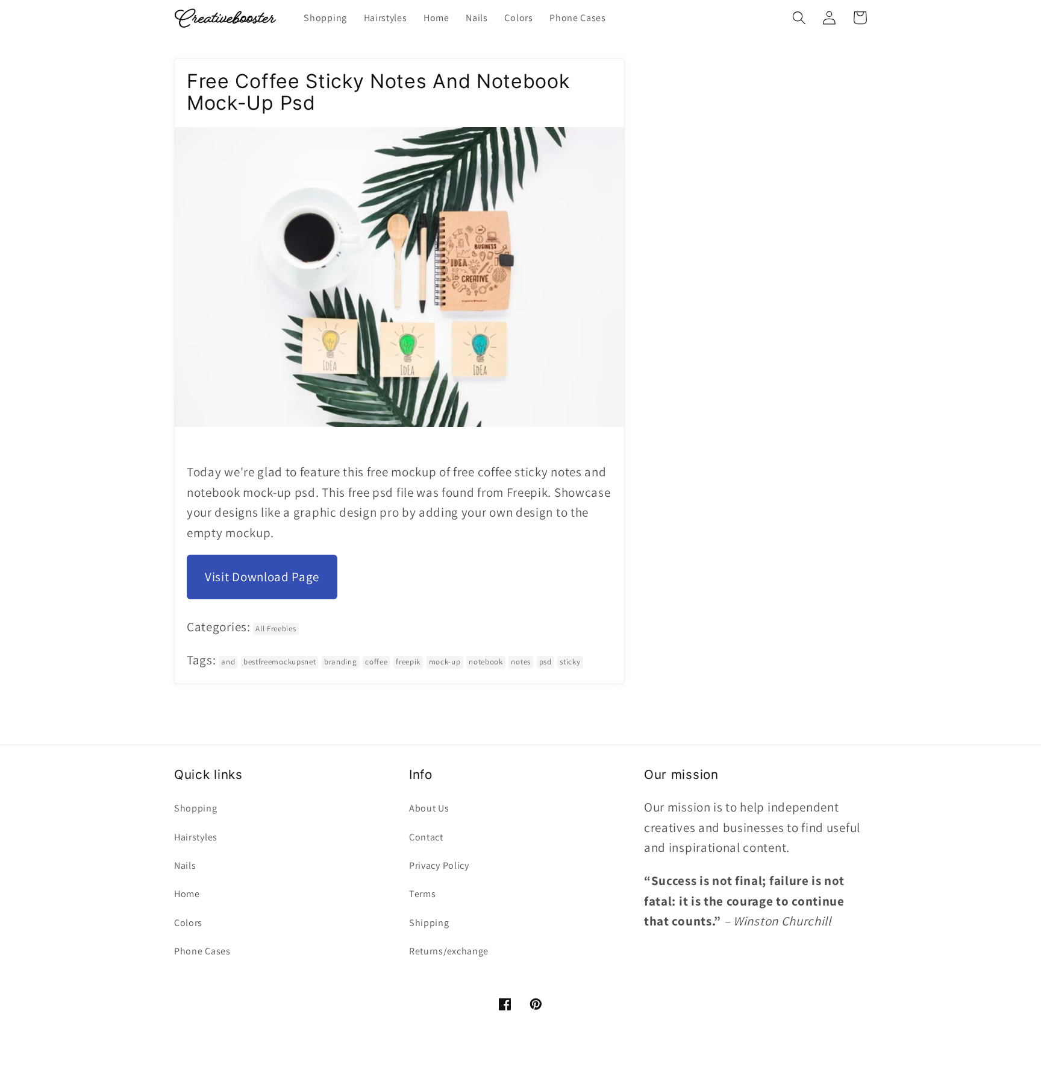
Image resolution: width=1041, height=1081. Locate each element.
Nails (185, 865)
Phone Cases (202, 951)
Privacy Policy (439, 865)
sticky (570, 662)
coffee (376, 662)
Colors (188, 922)
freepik (408, 662)
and (228, 662)
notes (520, 662)
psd (545, 662)
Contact (426, 837)
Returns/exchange (449, 951)
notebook (486, 662)
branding (340, 662)
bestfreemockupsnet (279, 662)
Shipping (429, 922)
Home (187, 893)
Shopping (195, 808)
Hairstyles (195, 837)
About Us (429, 808)
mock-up (445, 662)
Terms (422, 893)
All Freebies (275, 628)
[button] (799, 17)
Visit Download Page (262, 577)
